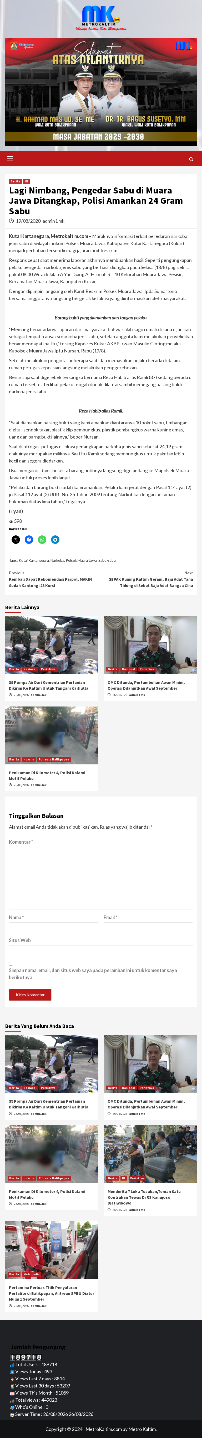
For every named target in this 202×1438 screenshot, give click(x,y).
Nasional (30, 669)
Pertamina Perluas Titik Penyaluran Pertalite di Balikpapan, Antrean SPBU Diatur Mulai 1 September (51, 1293)
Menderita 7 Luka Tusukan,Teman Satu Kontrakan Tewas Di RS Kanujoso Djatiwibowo (144, 1197)
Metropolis (31, 1274)
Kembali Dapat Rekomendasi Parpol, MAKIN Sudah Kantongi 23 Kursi (50, 579)
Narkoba (57, 560)
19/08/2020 (28, 221)
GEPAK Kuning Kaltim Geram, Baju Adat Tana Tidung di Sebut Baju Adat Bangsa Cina (150, 579)
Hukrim (28, 759)
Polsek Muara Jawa (81, 560)
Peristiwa (48, 669)
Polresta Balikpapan (54, 759)
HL (26, 181)
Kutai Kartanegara (34, 560)
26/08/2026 (21, 695)
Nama (16, 917)
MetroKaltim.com (103, 1429)
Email (111, 917)
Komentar (21, 842)
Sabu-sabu (107, 560)
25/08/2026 (21, 785)
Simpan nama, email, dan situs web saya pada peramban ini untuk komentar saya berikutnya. (93, 973)
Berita (15, 181)
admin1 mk (53, 221)
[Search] (191, 159)
